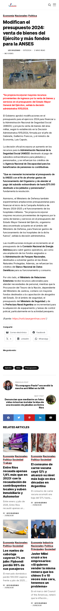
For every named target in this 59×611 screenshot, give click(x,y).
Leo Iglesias (14, 50)
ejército (8, 368)
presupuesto (31, 368)
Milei (18, 368)
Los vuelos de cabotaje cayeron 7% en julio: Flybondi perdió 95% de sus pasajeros (14, 560)
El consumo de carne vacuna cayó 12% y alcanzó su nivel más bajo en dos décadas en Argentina (43, 475)
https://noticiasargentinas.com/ (29, 318)
